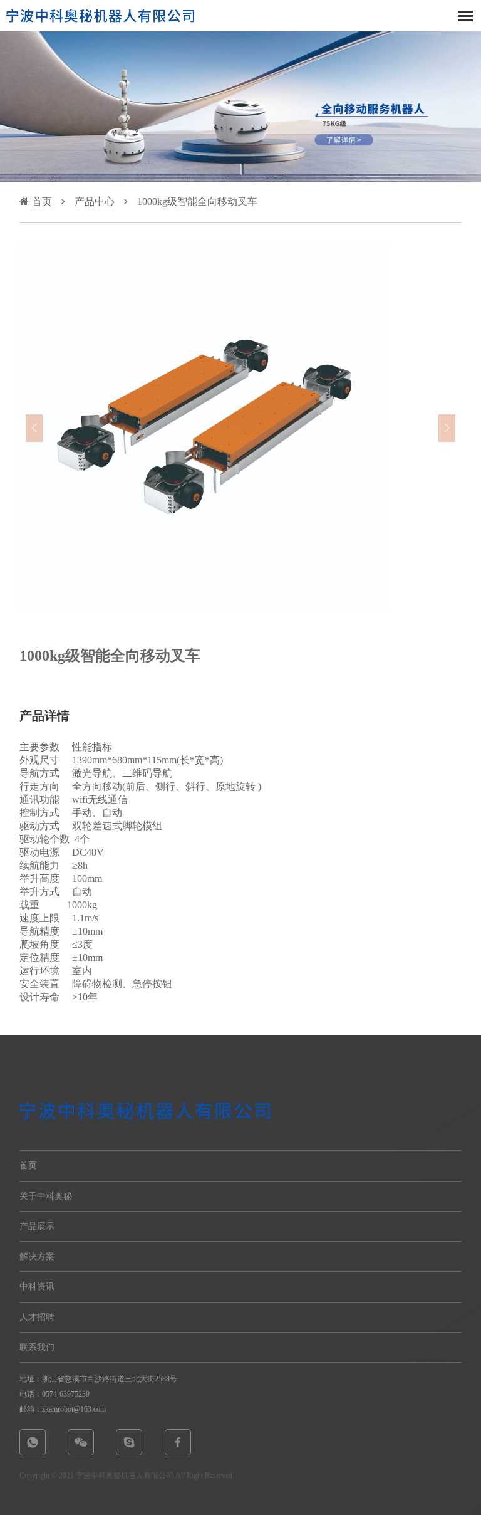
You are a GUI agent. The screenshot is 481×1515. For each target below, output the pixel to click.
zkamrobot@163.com (74, 1409)
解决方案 (36, 1256)
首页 (42, 201)
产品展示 (36, 1226)
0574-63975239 (66, 1394)
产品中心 (95, 201)
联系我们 (36, 1347)
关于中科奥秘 (45, 1196)
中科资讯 (36, 1286)
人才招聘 (36, 1317)
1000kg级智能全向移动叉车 (197, 201)
